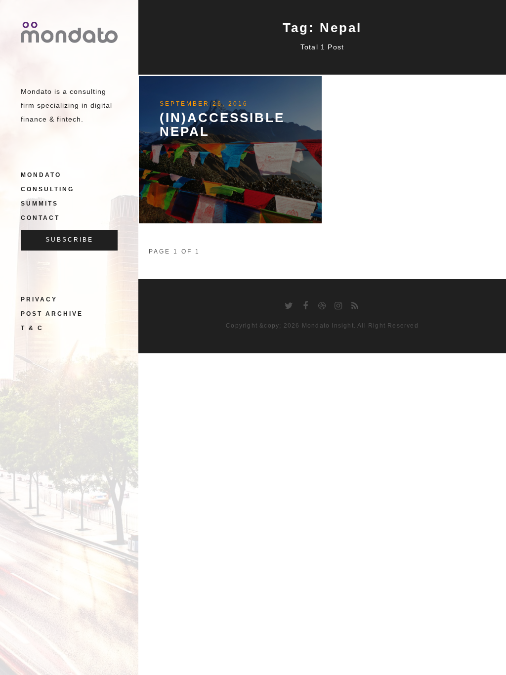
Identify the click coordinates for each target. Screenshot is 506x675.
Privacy (39, 299)
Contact (40, 217)
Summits (39, 203)
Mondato (41, 174)
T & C (32, 328)
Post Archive (52, 313)
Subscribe (69, 239)
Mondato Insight (328, 325)
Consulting (47, 189)
